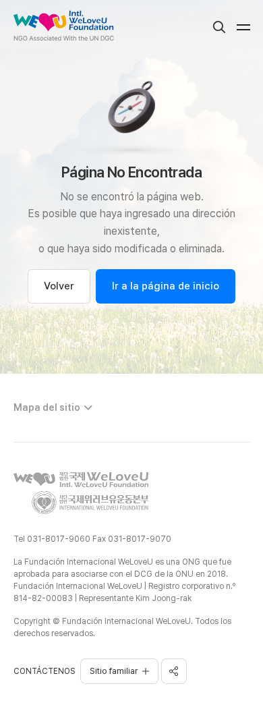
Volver (59, 286)
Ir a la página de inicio (165, 286)
